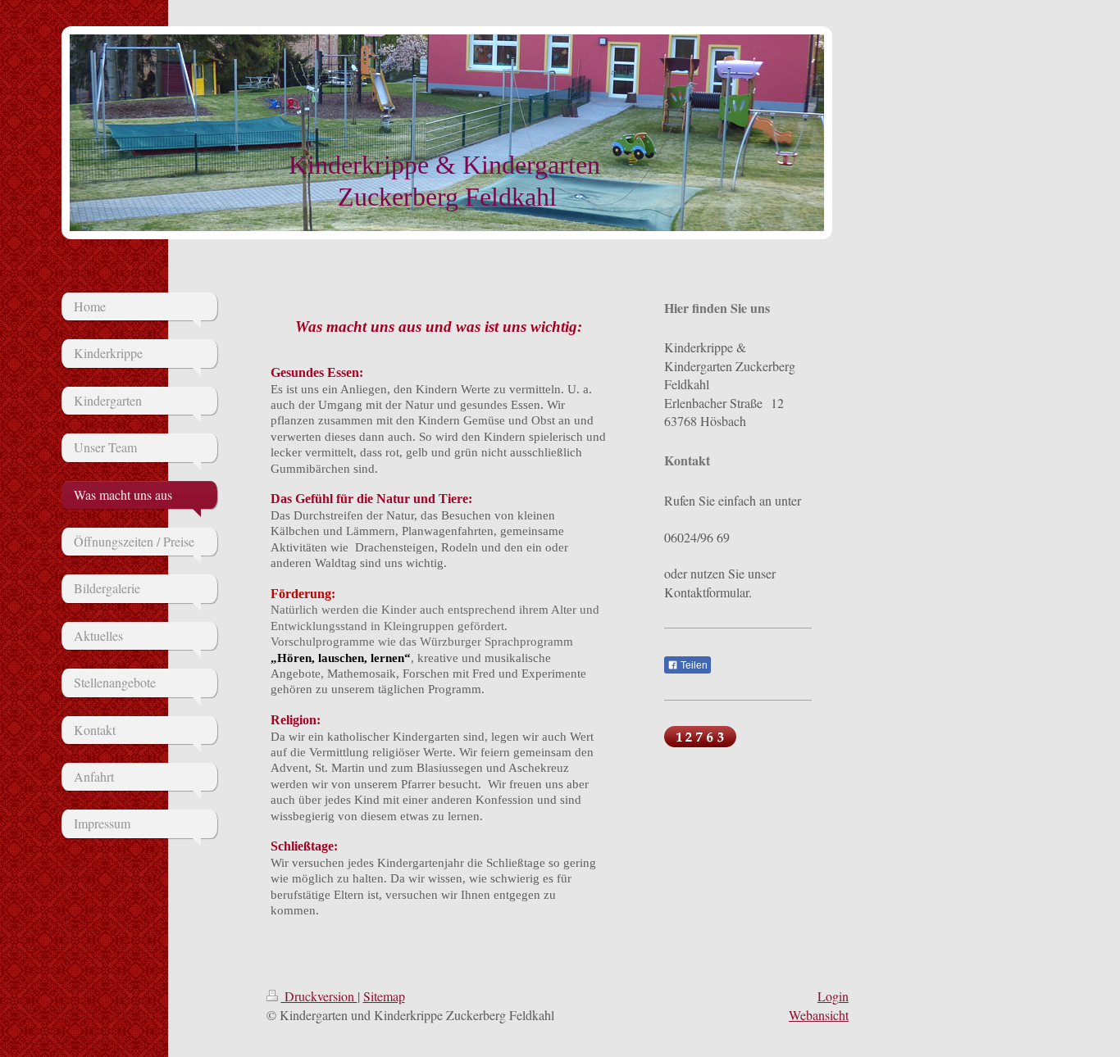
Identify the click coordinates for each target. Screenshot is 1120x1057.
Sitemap (384, 996)
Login (833, 996)
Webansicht (819, 1014)
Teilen (693, 665)
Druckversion (319, 996)
